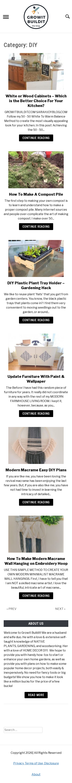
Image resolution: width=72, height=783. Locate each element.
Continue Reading (36, 138)
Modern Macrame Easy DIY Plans (36, 470)
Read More (36, 695)
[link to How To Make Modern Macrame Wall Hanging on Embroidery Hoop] (36, 534)
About (36, 774)
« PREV (11, 609)
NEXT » (60, 609)
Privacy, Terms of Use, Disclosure (36, 763)
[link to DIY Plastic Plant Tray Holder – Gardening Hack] (36, 258)
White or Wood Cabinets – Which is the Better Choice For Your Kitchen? (36, 101)
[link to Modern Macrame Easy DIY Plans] (36, 445)
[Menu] (6, 17)
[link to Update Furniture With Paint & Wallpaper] (36, 351)
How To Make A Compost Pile (36, 194)
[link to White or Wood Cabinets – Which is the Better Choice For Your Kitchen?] (36, 71)
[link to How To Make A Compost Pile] (36, 169)
